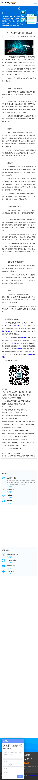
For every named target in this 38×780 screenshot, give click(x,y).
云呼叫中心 (15, 343)
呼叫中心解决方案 (30, 520)
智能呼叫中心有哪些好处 (17, 587)
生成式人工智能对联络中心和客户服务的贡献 (16, 395)
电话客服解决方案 (16, 594)
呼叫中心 (16, 325)
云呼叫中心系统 (29, 516)
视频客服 (27, 538)
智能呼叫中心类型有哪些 (31, 598)
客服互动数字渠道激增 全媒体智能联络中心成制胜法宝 (19, 433)
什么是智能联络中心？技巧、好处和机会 (14, 445)
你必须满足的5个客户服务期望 (11, 398)
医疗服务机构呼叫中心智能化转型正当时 (14, 439)
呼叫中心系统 (23, 337)
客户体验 (13, 598)
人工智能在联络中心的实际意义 (11, 448)
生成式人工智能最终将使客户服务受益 (13, 404)
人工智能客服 (29, 534)
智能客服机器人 (29, 531)
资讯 (3, 13)
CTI (12, 601)
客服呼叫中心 (15, 527)
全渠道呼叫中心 (15, 520)
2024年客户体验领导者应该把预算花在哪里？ (16, 436)
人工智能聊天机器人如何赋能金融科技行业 (15, 410)
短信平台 (13, 542)
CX (26, 594)
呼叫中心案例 (15, 523)
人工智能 (29, 36)
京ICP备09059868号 (32, 775)
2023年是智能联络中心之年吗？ (11, 427)
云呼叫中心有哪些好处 (31, 583)
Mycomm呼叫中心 (16, 512)
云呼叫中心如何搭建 (31, 590)
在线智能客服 (15, 534)
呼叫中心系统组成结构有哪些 (31, 601)
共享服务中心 (15, 538)
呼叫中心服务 (29, 523)
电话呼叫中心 (6, 331)
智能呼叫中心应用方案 (17, 583)
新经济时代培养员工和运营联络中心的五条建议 (21, 456)
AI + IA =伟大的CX (7, 407)
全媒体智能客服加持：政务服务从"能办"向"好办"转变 (18, 421)
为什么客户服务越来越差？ (15, 453)
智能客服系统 (15, 531)
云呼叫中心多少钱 (16, 590)
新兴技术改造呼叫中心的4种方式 (12, 413)
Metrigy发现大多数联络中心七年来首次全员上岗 (16, 401)
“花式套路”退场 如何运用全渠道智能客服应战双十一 (18, 392)
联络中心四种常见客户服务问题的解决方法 (15, 430)
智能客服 (23, 36)
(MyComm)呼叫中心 (26, 759)
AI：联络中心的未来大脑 (9, 418)
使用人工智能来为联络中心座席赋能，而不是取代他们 (18, 442)
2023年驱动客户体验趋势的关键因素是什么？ (16, 416)
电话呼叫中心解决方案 (31, 587)
